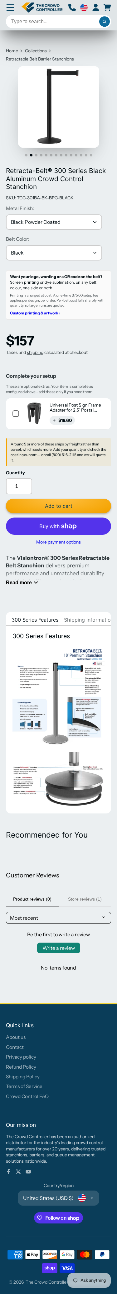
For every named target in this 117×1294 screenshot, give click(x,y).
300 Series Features (35, 620)
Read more (19, 582)
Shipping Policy (23, 1077)
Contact (15, 1047)
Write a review (58, 948)
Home (12, 51)
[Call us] (72, 7)
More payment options (58, 542)
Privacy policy (21, 1057)
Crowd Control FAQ (27, 1096)
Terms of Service (24, 1086)
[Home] (42, 8)
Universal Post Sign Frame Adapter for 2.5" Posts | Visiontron (75, 410)
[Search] (104, 21)
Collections (36, 51)
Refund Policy (21, 1067)
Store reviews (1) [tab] (85, 899)
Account (96, 7)
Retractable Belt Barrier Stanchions (40, 59)
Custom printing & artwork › (35, 313)
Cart (107, 7)
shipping (35, 352)
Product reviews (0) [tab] (32, 899)
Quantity (15, 473)
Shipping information (89, 620)
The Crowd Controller (47, 1282)
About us (16, 1037)
